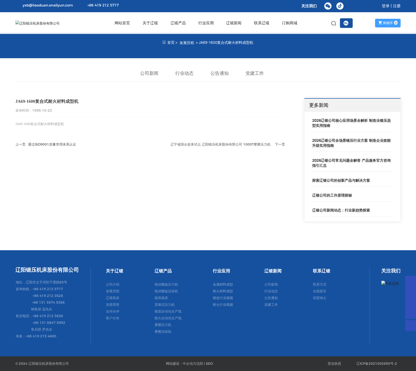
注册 (397, 6)
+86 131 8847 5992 (48, 322)
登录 (386, 6)
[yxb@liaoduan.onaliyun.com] (410, 292)
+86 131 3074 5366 (48, 302)
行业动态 (184, 73)
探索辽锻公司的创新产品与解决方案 (341, 180)
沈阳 (199, 363)
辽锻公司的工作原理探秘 (332, 195)
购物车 (389, 23)
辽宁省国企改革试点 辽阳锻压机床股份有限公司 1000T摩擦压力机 (220, 144)
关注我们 (309, 6)
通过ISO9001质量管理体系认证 (52, 144)
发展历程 (187, 42)
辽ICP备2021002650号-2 (376, 363)
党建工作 (255, 73)
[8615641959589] (410, 281)
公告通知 (219, 73)
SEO (209, 363)
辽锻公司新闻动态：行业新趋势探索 (341, 210)
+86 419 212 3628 (47, 296)
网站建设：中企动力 (181, 363)
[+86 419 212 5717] (410, 302)
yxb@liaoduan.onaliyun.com (48, 5)
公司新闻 (149, 73)
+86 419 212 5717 (103, 5)
